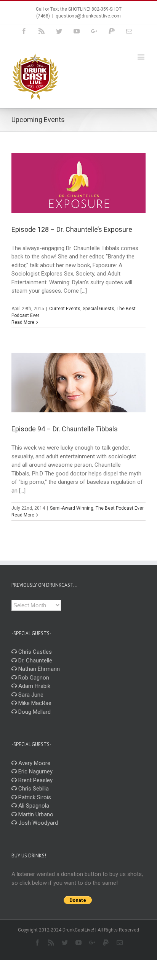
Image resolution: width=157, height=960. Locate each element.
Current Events (64, 308)
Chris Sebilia (33, 788)
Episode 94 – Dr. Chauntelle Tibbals (64, 429)
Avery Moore (33, 763)
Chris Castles (34, 651)
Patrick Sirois (34, 797)
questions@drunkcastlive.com (88, 16)
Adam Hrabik (33, 686)
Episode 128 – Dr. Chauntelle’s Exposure (71, 229)
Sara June (30, 694)
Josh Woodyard (37, 822)
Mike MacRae (34, 703)
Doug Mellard (34, 711)
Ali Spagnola (33, 805)
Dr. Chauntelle (34, 660)
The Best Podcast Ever (120, 508)
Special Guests (98, 308)
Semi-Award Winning (71, 508)
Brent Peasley (35, 780)
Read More (22, 322)
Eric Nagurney (35, 771)
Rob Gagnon (33, 677)
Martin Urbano (35, 814)
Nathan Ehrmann (38, 668)
